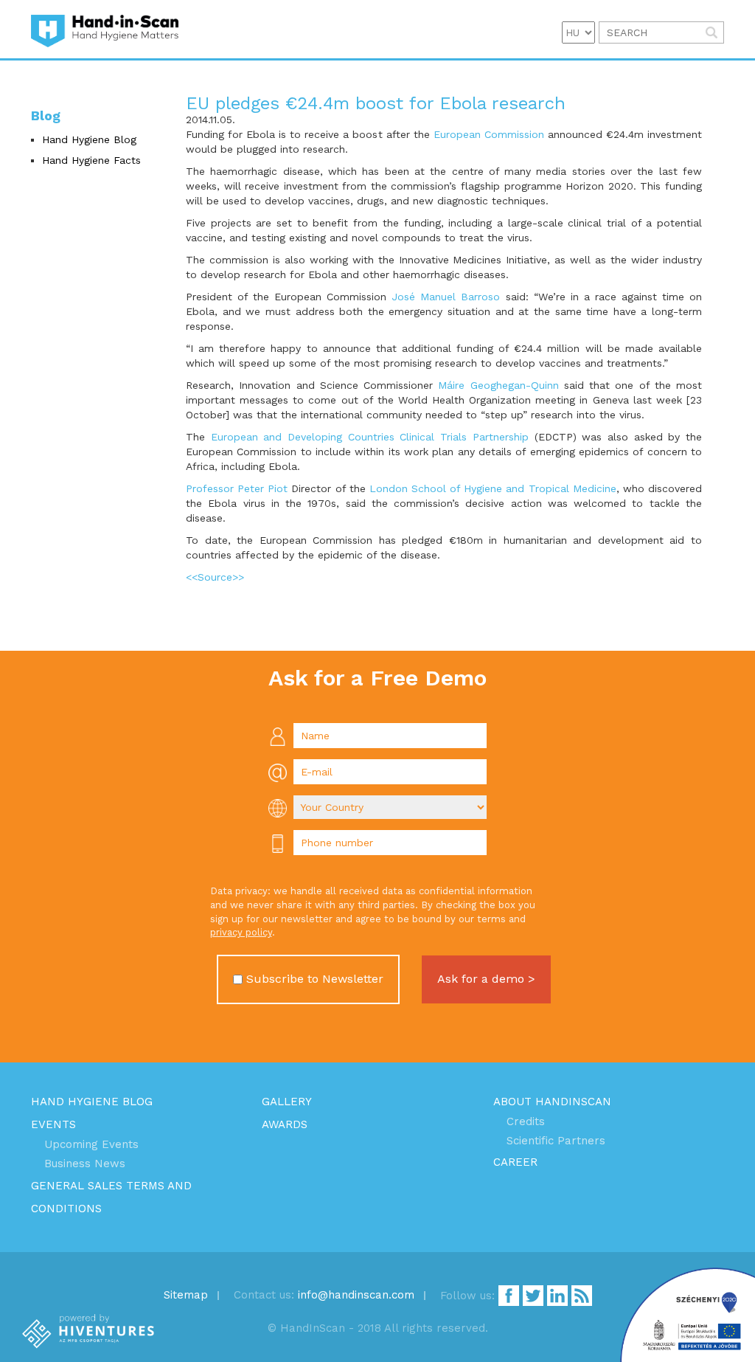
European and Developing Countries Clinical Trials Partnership (370, 437)
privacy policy (241, 932)
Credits (526, 1121)
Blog (45, 115)
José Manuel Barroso (446, 297)
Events (53, 1124)
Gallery (287, 1101)
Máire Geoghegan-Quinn (498, 385)
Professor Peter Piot (237, 488)
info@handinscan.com (356, 1294)
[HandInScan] (104, 29)
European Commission (489, 134)
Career (515, 1162)
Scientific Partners (556, 1140)
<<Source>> (215, 577)
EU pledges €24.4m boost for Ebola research (376, 103)
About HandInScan (552, 1101)
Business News (84, 1163)
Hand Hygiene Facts (91, 160)
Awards (284, 1124)
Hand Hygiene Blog (89, 139)
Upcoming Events (91, 1144)
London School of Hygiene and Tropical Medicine (492, 488)
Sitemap (186, 1294)
